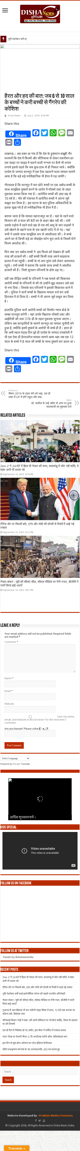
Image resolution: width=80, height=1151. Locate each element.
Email (9, 691)
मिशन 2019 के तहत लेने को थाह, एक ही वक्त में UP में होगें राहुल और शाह (29, 394)
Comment (11, 641)
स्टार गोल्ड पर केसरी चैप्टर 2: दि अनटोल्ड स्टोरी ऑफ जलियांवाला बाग (34, 1036)
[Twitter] (39, 1120)
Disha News (14, 115)
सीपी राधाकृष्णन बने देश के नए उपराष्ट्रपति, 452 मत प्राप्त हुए (31, 1049)
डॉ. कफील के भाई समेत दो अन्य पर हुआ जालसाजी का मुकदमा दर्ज (51, 403)
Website (9, 703)
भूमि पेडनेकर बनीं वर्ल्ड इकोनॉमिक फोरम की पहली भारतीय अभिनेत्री (33, 993)
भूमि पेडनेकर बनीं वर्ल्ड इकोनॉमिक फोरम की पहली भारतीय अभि (37, 38)
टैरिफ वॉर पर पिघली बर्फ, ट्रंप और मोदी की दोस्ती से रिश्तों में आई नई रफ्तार (37, 987)
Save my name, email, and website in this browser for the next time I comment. (40, 719)
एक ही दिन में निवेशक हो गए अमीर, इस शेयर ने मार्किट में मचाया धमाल (34, 1030)
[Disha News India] (40, 13)
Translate (25, 764)
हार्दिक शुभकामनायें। (23, 817)
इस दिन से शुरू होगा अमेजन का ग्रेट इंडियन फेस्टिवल (27, 1043)
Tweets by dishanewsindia (17, 957)
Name (9, 678)
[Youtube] (44, 1120)
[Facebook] (36, 1120)
